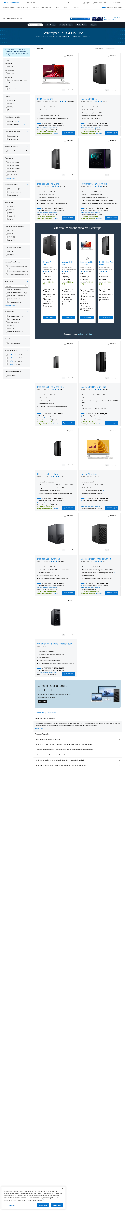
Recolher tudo (51, 713)
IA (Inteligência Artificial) (12, 117)
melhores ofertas (85, 334)
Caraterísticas (9, 312)
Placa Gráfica (9, 281)
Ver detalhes (49, 317)
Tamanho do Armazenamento (14, 226)
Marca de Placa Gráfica (12, 262)
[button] (87, 2)
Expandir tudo (39, 713)
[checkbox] (9, 66)
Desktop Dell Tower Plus (48, 559)
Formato (7, 96)
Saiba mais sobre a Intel (110, 19)
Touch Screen (9, 339)
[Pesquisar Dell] (69, 2)
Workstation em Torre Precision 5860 (54, 643)
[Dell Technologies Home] (11, 2)
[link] (97, 2)
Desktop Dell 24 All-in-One (86, 263)
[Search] (26, 286)
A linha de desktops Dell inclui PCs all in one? (50, 755)
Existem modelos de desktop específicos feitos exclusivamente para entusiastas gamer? (64, 750)
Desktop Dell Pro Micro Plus (50, 387)
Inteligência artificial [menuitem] (8, 7)
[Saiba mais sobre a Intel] (97, 18)
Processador (9, 158)
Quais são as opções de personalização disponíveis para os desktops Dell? (60, 760)
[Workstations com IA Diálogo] (24, 124)
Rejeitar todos (43, 1205)
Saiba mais (42, 701)
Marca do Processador (12, 146)
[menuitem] (24, 7)
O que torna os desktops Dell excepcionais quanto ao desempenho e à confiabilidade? (64, 744)
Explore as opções (68, 132)
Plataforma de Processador (13, 371)
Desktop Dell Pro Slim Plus (93, 387)
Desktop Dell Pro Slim (47, 474)
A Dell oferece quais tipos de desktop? (48, 739)
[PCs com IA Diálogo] (18, 121)
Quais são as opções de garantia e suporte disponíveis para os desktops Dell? (61, 765)
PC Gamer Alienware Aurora (94, 184)
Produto (7, 60)
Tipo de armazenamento (13, 247)
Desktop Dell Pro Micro (48, 184)
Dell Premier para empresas (114, 7)
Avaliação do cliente (11, 350)
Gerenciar (12, 1205)
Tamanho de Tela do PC (12, 132)
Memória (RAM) (10, 202)
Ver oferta (55, 133)
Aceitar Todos (57, 1205)
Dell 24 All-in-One (45, 99)
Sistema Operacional (11, 184)
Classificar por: (99, 48)
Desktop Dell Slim (89, 99)
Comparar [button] (70, 56)
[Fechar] (63, 1188)
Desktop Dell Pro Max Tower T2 (96, 559)
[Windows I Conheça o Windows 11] (80, 18)
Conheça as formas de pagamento (47, 128)
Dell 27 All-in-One (89, 474)
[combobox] (48, 2)
